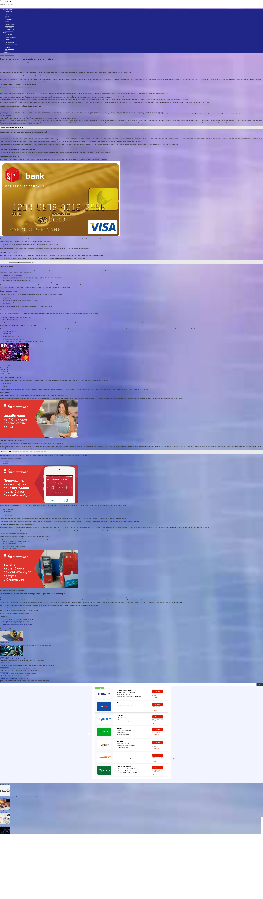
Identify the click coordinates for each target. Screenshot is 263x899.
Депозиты (7, 14)
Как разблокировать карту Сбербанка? (12, 622)
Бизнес (4, 32)
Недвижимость (6, 52)
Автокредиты (8, 11)
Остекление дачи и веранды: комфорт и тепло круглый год (14, 678)
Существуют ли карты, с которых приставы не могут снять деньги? (18, 619)
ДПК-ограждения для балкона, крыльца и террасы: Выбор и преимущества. (18, 673)
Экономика (5, 50)
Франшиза (7, 39)
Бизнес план (8, 35)
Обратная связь (6, 890)
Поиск (1, 681)
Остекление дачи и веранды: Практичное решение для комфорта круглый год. (19, 663)
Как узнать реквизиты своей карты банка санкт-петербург (16, 621)
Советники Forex (9, 29)
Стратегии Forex (9, 31)
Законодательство (9, 45)
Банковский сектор (7, 9)
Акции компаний (9, 42)
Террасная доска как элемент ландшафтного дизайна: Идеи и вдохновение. (18, 668)
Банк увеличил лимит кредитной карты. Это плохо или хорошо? (17, 624)
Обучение (7, 47)
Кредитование (8, 19)
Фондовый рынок (9, 49)
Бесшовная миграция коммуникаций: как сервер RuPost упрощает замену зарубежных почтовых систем (24, 797)
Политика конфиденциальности (10, 888)
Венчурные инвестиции (11, 44)
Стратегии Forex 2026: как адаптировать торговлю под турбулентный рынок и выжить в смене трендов (24, 839)
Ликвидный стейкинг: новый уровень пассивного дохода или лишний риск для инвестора (21, 853)
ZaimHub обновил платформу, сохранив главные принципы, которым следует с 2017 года (21, 811)
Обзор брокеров (9, 27)
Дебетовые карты (9, 12)
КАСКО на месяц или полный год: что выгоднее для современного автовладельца (19, 825)
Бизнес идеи (8, 34)
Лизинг (7, 21)
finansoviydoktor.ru (7, 1)
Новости (2, 872)
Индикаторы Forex (9, 26)
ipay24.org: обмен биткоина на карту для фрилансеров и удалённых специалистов (19, 643)
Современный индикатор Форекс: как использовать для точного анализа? (17, 870)
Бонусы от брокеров (10, 24)
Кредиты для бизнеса (10, 37)
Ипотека (7, 16)
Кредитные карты (9, 17)
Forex (4, 22)
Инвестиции (6, 40)
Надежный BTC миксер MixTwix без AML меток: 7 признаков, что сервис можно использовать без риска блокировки (28, 658)
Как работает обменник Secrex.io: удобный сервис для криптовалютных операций (19, 867)
